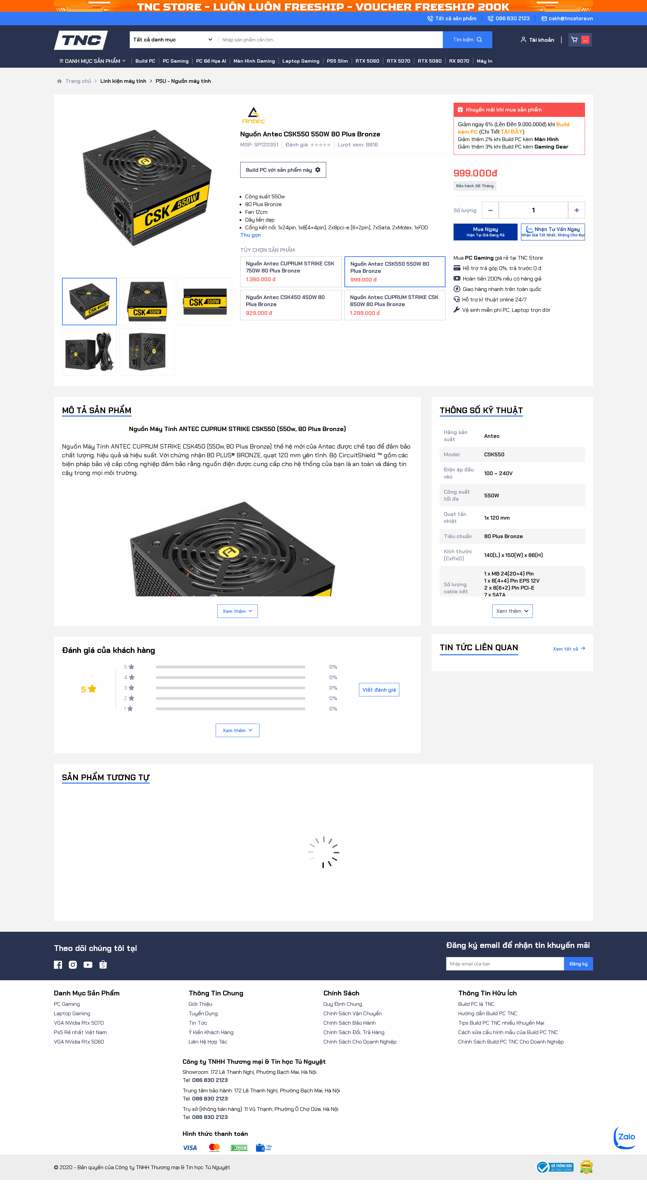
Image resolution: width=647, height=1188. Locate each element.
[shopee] (103, 964)
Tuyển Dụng (203, 1013)
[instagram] (73, 965)
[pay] (261, 1148)
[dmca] (583, 1167)
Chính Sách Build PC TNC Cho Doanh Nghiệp (511, 1041)
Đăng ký (578, 964)
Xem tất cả (565, 649)
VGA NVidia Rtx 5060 (79, 1041)
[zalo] (625, 1147)
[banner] (323, 6)
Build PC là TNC (476, 1004)
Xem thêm (234, 611)
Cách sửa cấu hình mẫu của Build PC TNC (508, 1032)
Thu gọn (250, 234)
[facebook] (58, 965)
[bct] (554, 1167)
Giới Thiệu (200, 1004)
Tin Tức (198, 1022)
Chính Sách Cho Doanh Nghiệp (360, 1041)
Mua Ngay (485, 231)
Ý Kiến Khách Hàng (211, 1032)
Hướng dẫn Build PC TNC (487, 1013)
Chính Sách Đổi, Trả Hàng (354, 1032)
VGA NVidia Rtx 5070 (79, 1022)
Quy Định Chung (343, 1004)
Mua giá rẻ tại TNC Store (498, 257)
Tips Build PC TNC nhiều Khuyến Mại (501, 1022)
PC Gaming (67, 1004)
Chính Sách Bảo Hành (350, 1022)
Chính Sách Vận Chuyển (353, 1013)
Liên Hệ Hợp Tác (208, 1041)
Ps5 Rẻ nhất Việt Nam (80, 1032)
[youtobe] (88, 965)
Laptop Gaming (72, 1013)
